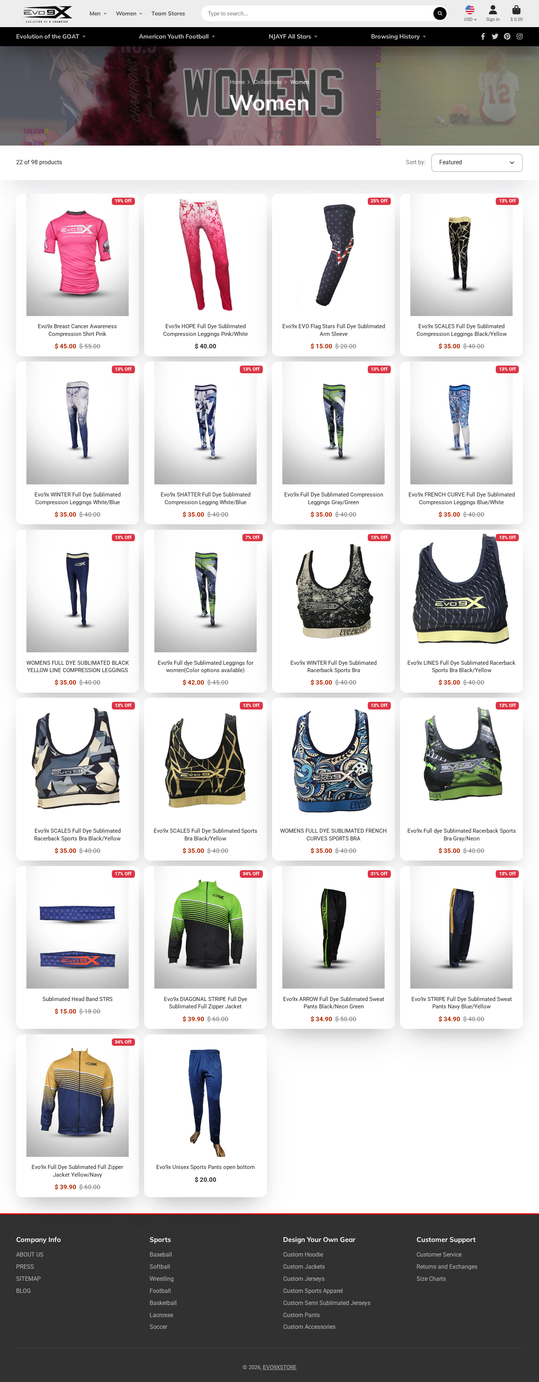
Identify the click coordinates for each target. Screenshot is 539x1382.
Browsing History (395, 36)
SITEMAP (28, 1278)
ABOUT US (30, 1254)
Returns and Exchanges (447, 1266)
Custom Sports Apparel (313, 1290)
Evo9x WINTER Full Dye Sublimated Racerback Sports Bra (333, 611)
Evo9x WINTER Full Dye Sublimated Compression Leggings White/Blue (77, 443)
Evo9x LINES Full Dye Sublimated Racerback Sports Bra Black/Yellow (461, 611)
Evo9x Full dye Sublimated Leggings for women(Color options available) (205, 611)
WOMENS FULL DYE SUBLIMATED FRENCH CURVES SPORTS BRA (333, 779)
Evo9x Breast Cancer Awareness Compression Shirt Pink (77, 275)
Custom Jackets (304, 1266)
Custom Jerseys (303, 1278)
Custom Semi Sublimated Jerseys (326, 1302)
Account (493, 13)
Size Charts (431, 1278)
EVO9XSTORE (280, 1367)
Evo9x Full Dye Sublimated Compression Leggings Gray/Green (333, 443)
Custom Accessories (309, 1326)
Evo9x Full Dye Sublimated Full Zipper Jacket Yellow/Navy (77, 1115)
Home (237, 82)
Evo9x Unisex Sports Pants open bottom (205, 1115)
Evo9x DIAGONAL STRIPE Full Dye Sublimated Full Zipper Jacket (205, 947)
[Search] (439, 13)
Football (160, 1290)
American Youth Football (174, 36)
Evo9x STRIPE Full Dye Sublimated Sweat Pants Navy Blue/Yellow (461, 947)
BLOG (23, 1290)
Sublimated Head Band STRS (77, 947)
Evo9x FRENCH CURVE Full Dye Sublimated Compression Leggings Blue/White (461, 443)
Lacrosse (161, 1315)
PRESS (25, 1266)
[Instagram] (519, 36)
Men (94, 13)
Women (126, 13)
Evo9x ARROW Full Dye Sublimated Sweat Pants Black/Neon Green (333, 947)
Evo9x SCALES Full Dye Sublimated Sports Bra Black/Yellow (205, 779)
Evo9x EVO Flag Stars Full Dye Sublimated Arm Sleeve (333, 275)
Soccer (158, 1326)
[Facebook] (483, 36)
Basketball (163, 1302)
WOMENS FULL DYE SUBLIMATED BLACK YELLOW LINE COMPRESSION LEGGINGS (77, 611)
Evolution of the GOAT (47, 36)
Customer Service (439, 1254)
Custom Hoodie (303, 1254)
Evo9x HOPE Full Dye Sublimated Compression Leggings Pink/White (205, 275)
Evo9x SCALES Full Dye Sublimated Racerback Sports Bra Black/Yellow (77, 779)
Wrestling (162, 1278)
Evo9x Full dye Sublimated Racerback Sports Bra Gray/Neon (461, 779)
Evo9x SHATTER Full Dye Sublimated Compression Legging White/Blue (205, 443)
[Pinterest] (507, 36)
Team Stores (168, 13)
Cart (516, 13)
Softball (160, 1266)
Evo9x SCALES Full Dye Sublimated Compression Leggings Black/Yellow (461, 275)
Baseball (161, 1254)
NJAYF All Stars (290, 36)
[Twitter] (495, 36)
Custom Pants (301, 1315)
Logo (47, 13)
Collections (268, 82)
